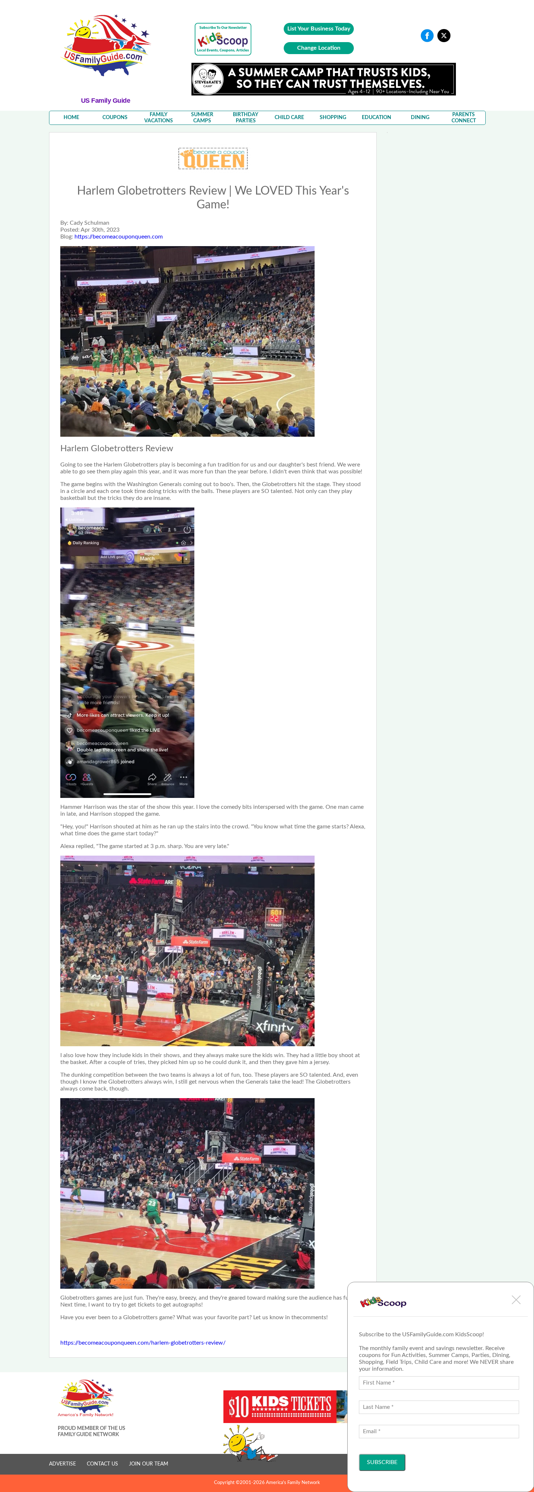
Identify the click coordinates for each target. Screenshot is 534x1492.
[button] (516, 1299)
